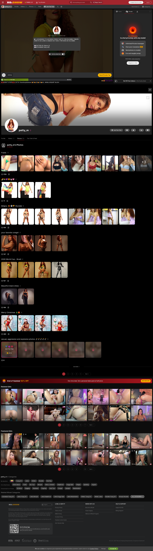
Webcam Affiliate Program (92, 513)
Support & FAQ (119, 507)
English (45, 504)
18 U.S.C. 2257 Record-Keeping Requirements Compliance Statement (126, 540)
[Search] (91, 2)
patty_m (4, 477)
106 (4, 307)
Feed (39, 6)
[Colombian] (12, 480)
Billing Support (119, 510)
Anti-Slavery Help (59, 523)
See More (75, 366)
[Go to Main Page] (14, 2)
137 (4, 254)
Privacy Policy (58, 507)
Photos (32, 6)
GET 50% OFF (145, 380)
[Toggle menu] (3, 2)
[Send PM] (147, 130)
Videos (24, 6)
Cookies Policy (59, 517)
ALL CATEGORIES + (137, 496)
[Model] (150, 90)
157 (4, 281)
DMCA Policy (58, 513)
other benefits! (136, 59)
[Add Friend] (141, 130)
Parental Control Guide (61, 520)
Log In (148, 2)
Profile (16, 6)
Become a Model (89, 507)
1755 (4, 174)
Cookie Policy (94, 548)
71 (4, 201)
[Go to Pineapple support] (35, 540)
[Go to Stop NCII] (43, 541)
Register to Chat (133, 63)
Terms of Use (58, 510)
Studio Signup (89, 510)
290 (4, 334)
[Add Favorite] (3, 75)
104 (4, 227)
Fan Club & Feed (32, 138)
